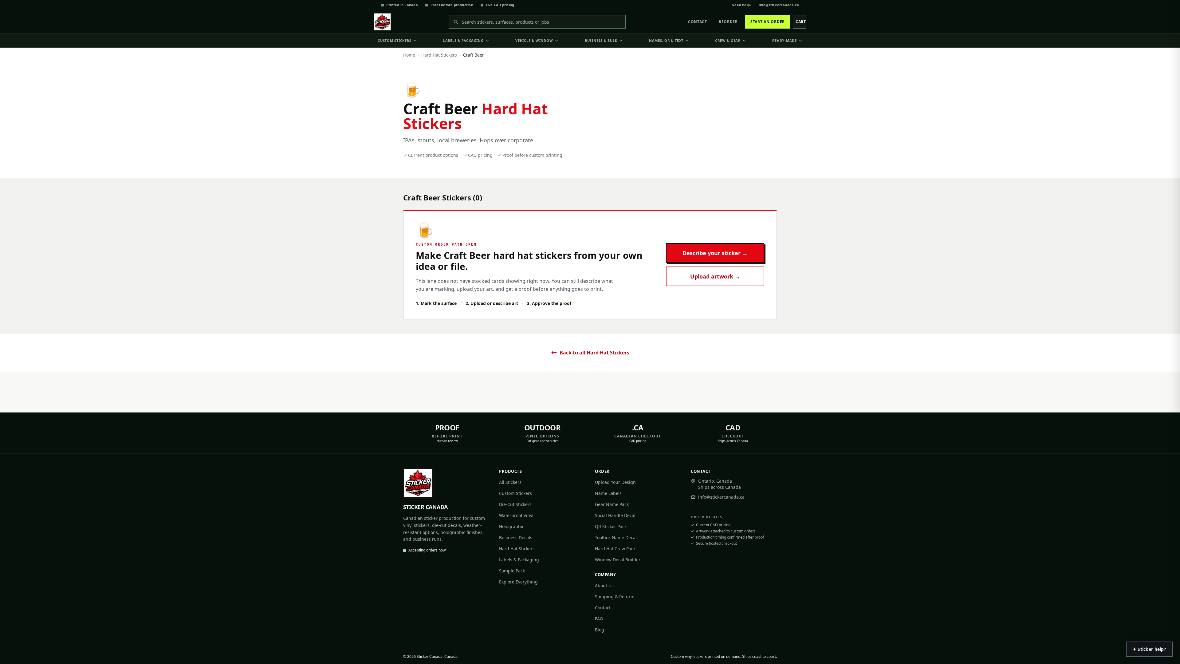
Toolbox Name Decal (616, 537)
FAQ (599, 619)
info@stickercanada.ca (779, 4)
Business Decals (515, 537)
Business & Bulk (601, 40)
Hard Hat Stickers (439, 55)
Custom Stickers (394, 40)
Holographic (511, 526)
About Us (604, 585)
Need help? (741, 4)
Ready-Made (784, 40)
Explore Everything (518, 582)
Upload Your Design (615, 482)
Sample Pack (512, 571)
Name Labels (608, 493)
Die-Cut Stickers (515, 504)
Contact (697, 21)
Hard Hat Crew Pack (615, 548)
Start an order (767, 21)
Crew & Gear (727, 40)
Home (409, 55)
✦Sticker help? (1149, 649)
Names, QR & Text (666, 40)
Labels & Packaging (463, 40)
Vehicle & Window (534, 40)
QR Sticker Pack (611, 526)
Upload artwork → (715, 276)
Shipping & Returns (615, 596)
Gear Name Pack (612, 504)
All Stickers (510, 482)
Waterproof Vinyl (516, 515)
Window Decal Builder (617, 560)
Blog (599, 630)
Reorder (728, 21)
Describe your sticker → (715, 253)
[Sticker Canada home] (382, 21)
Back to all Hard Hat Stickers (594, 352)
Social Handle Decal (615, 515)
